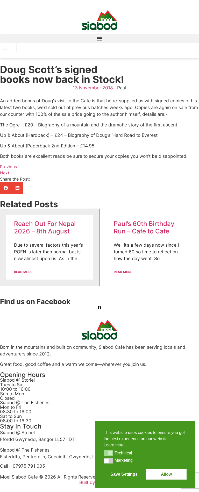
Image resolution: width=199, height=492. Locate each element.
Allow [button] (166, 474)
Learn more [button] (114, 445)
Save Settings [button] (124, 474)
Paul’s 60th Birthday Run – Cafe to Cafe (144, 227)
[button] (99, 38)
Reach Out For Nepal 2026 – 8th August (45, 227)
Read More (23, 272)
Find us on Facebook (35, 301)
